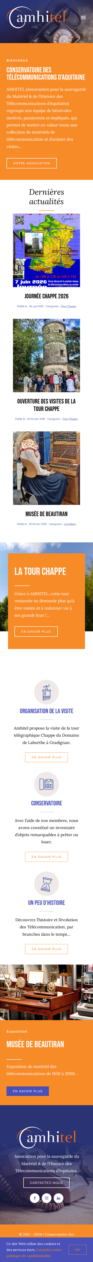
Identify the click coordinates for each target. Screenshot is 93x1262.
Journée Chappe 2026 (46, 296)
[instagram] (46, 1198)
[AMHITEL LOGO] (46, 1128)
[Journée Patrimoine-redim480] (46, 320)
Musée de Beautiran (46, 514)
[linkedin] (58, 1198)
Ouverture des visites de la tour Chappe (46, 405)
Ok (77, 1250)
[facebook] (35, 1198)
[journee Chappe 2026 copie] (46, 215)
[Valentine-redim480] (46, 433)
